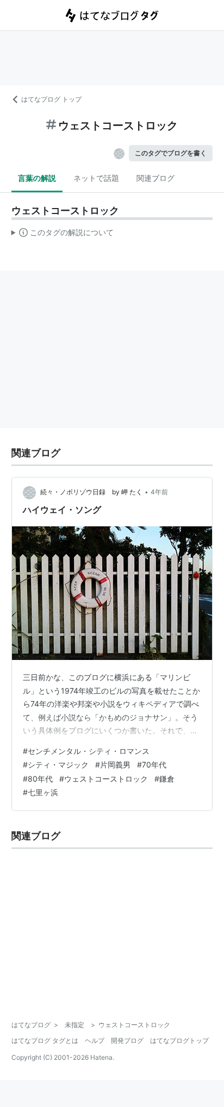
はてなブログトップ (179, 1040)
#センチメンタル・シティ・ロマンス (86, 751)
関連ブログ (155, 178)
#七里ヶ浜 (40, 792)
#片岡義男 (112, 764)
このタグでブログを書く (171, 153)
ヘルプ (94, 1040)
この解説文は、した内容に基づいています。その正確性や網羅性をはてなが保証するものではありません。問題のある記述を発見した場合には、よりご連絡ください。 (62, 235)
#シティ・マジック (56, 764)
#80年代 (38, 778)
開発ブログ (127, 1040)
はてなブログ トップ (51, 99)
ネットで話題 (96, 178)
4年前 (159, 492)
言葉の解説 (37, 178)
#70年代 (151, 764)
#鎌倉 (164, 778)
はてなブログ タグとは (44, 1040)
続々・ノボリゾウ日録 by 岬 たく (91, 492)
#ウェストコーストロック (103, 778)
